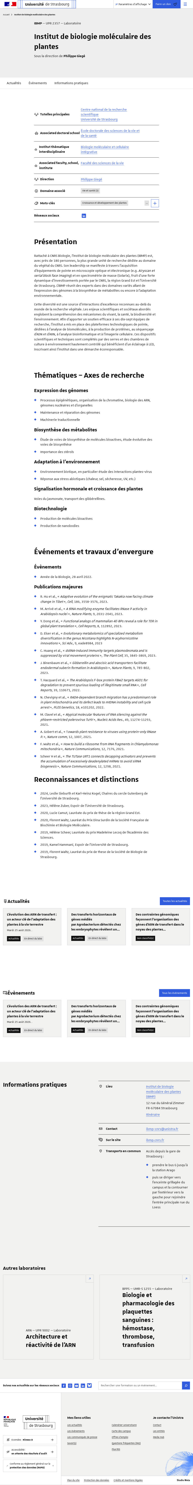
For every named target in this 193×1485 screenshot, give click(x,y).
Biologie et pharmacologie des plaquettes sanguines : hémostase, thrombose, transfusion (148, 1318)
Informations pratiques (71, 83)
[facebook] (64, 1385)
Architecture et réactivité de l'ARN (51, 1338)
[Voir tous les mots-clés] (155, 203)
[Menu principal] (185, 4)
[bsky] (89, 1385)
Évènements (38, 83)
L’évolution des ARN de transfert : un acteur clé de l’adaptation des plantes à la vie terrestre (32, 920)
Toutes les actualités (175, 901)
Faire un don (163, 4)
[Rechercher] (186, 1385)
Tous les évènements (174, 993)
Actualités (14, 83)
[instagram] (70, 1385)
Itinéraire (153, 1114)
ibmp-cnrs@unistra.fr (162, 1129)
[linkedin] (84, 216)
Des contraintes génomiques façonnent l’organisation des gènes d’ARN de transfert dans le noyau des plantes (160, 922)
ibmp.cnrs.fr (155, 1140)
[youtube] (77, 1385)
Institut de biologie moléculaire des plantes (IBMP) (163, 1091)
